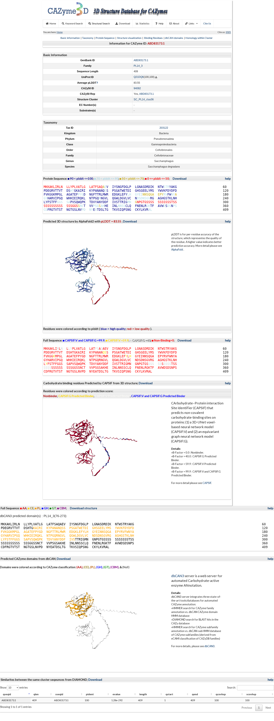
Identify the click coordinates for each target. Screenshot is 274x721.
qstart (169, 694)
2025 (228, 32)
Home (52, 23)
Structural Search (101, 23)
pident (90, 694)
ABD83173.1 (141, 60)
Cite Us (207, 23)
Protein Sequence (105, 37)
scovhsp (251, 694)
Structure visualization (129, 37)
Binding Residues (153, 37)
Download (124, 23)
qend (195, 694)
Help (161, 23)
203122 (164, 127)
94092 (137, 88)
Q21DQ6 (139, 77)
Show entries (14, 687)
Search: (231, 687)
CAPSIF (206, 483)
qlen (36, 694)
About (176, 23)
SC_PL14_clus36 (144, 99)
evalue (116, 694)
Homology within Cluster (199, 37)
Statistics (144, 23)
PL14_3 (138, 65)
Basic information (70, 37)
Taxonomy (88, 37)
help (228, 178)
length (143, 694)
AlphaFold (177, 249)
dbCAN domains (174, 37)
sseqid (59, 694)
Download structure (83, 508)
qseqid (7, 694)
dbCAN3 (177, 576)
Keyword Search (74, 23)
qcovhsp (221, 694)
